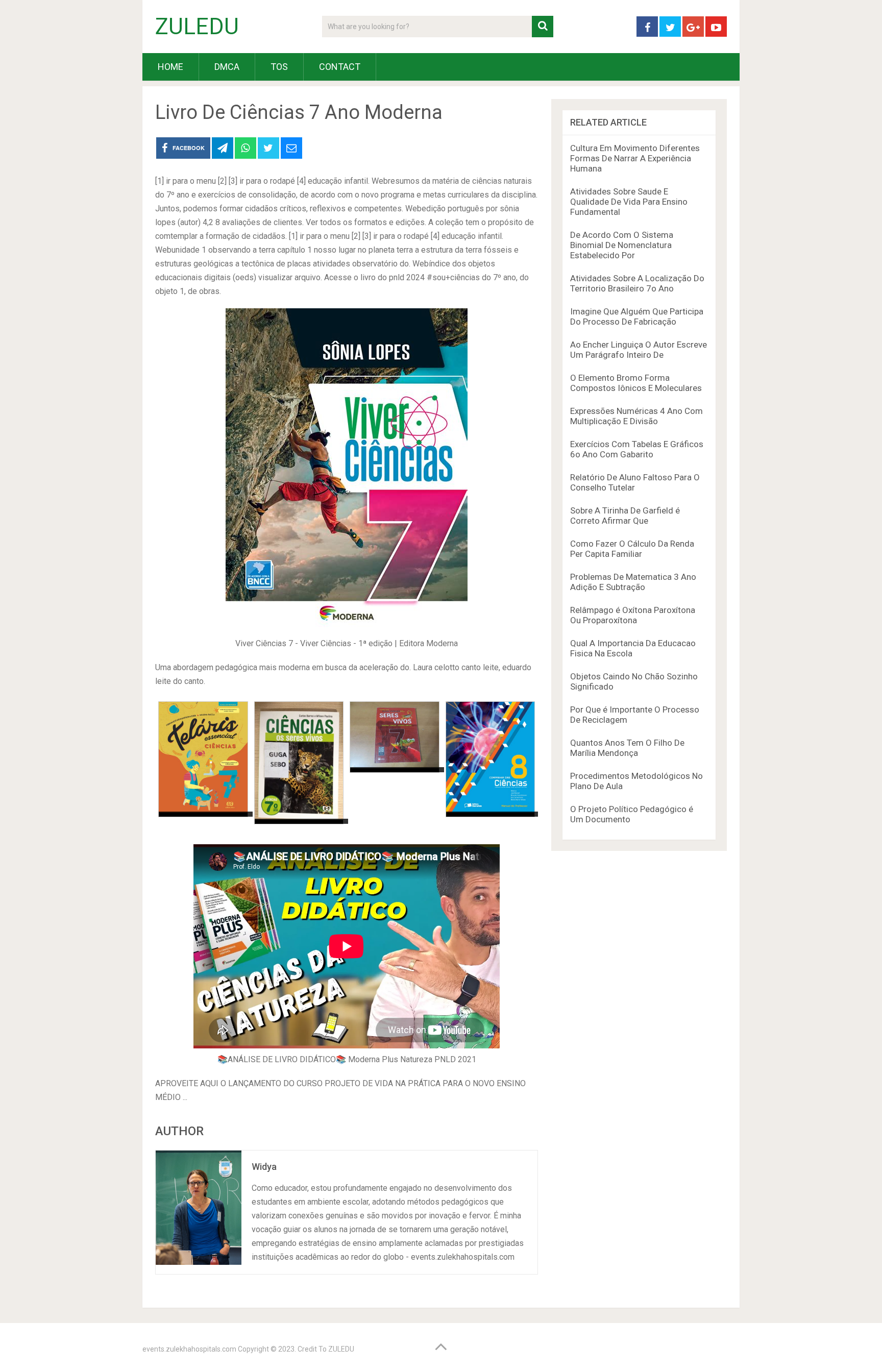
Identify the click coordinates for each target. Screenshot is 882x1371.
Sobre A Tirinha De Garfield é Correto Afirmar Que (625, 515)
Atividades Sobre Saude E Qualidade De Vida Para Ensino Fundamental (629, 201)
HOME (170, 66)
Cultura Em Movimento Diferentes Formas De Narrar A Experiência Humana (635, 158)
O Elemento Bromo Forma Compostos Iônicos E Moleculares (636, 383)
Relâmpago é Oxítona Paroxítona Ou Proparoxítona (632, 615)
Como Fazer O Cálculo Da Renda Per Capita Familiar (632, 548)
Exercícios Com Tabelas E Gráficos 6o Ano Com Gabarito (636, 449)
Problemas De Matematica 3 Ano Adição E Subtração (633, 582)
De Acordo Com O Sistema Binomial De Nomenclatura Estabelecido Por (621, 245)
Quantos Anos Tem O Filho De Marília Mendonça (627, 748)
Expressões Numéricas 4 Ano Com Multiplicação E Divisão (636, 416)
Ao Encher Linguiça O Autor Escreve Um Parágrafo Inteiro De (638, 349)
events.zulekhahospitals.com (189, 1349)
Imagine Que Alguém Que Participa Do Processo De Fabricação (636, 316)
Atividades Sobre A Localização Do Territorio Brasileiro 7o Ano (637, 283)
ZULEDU (197, 26)
